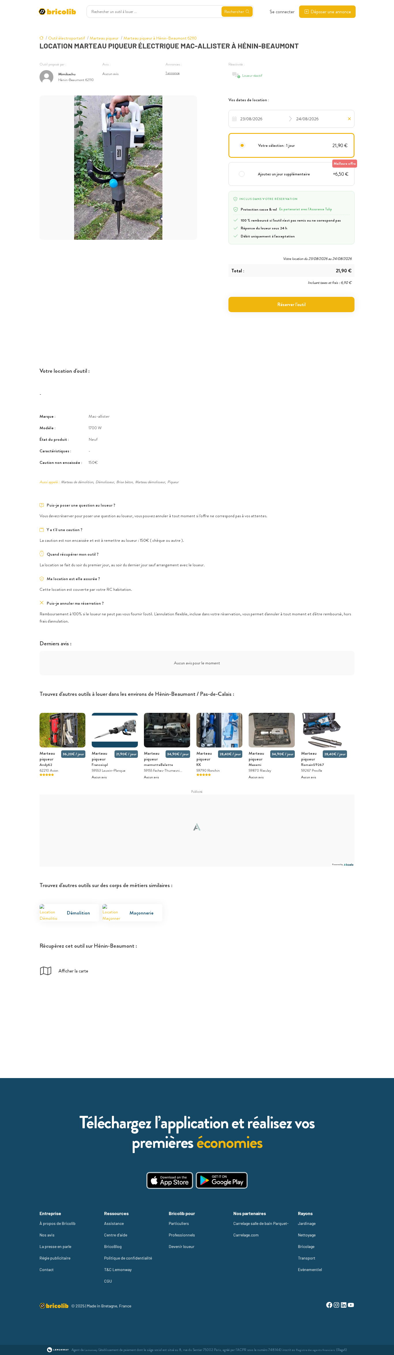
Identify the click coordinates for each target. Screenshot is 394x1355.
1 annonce (173, 73)
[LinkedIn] (343, 1305)
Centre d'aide (115, 1234)
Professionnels (182, 1234)
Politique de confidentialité (128, 1257)
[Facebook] (329, 1305)
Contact (47, 1269)
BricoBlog (112, 1246)
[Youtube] (350, 1305)
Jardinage (307, 1223)
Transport (306, 1257)
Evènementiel (310, 1269)
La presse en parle (55, 1246)
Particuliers (179, 1223)
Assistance (114, 1223)
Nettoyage (307, 1234)
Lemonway (91, 1350)
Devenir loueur (181, 1246)
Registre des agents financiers (315, 1350)
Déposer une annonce (331, 11)
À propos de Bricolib (58, 1223)
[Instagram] (336, 1305)
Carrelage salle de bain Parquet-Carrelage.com (261, 1229)
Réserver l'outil (291, 304)
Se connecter (282, 11)
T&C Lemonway (118, 1269)
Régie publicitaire (55, 1257)
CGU (108, 1281)
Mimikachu (67, 74)
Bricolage (306, 1246)
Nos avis (47, 1234)
